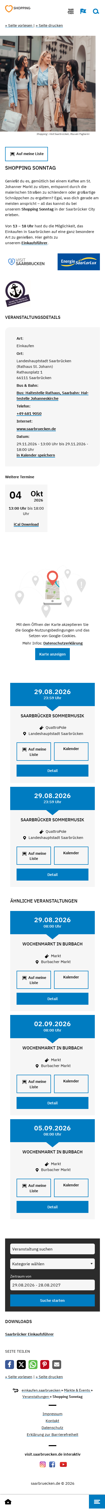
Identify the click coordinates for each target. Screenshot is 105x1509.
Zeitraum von (20, 1276)
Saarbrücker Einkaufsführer (29, 1334)
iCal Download (26, 524)
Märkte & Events (77, 1390)
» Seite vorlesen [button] (19, 25)
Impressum (52, 1414)
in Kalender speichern (36, 455)
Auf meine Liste (29, 153)
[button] (80, 11)
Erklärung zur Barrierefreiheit (52, 1435)
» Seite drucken (49, 25)
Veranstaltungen (36, 1396)
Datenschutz (52, 1428)
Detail (52, 770)
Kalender (71, 748)
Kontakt (52, 1421)
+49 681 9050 (29, 413)
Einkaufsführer (34, 242)
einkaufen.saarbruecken (41, 1390)
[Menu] (97, 1501)
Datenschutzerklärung (63, 643)
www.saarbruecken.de (36, 428)
